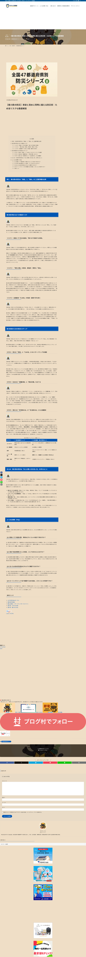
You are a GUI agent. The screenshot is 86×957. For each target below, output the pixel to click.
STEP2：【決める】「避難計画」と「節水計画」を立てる (26, 154)
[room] (75, 0)
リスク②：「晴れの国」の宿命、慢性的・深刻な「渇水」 (26, 147)
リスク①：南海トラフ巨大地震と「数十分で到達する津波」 (27, 145)
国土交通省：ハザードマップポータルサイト (18, 604)
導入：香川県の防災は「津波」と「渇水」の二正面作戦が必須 (26, 141)
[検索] (80, 0)
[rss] (77, 0)
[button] (1, 472)
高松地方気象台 (11, 602)
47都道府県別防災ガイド (15, 39)
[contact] (78, 0)
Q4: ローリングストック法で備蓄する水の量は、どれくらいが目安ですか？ (30, 166)
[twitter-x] (73, 0)
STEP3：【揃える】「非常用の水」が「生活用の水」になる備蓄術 (28, 155)
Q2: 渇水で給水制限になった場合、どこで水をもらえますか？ (27, 163)
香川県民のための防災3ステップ (19, 150)
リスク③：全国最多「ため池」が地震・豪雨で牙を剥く (26, 148)
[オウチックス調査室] (11, 5)
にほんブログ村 (9, 613)
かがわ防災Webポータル (13, 600)
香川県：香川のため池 (13, 607)
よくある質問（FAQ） (17, 160)
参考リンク (17, 168)
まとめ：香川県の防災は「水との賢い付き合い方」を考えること (27, 157)
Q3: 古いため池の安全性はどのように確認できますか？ (26, 165)
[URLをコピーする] (1, 484)
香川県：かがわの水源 (13, 605)
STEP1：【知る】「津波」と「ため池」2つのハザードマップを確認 (28, 152)
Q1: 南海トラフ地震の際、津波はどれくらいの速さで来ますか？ (28, 161)
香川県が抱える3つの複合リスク (19, 143)
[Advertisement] (43, 20)
